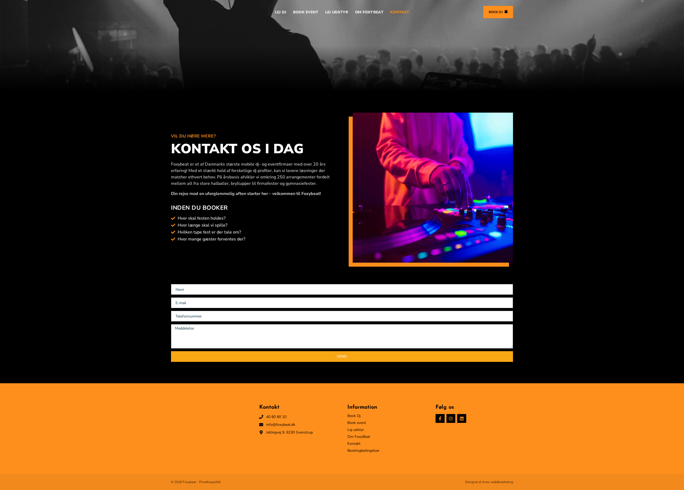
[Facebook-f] (440, 418)
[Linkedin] (461, 418)
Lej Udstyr (336, 12)
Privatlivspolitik (210, 482)
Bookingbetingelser (363, 451)
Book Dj (353, 416)
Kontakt (399, 12)
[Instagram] (451, 418)
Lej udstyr (355, 430)
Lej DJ (280, 12)
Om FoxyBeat (369, 12)
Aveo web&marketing (497, 482)
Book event (356, 423)
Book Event (305, 12)
